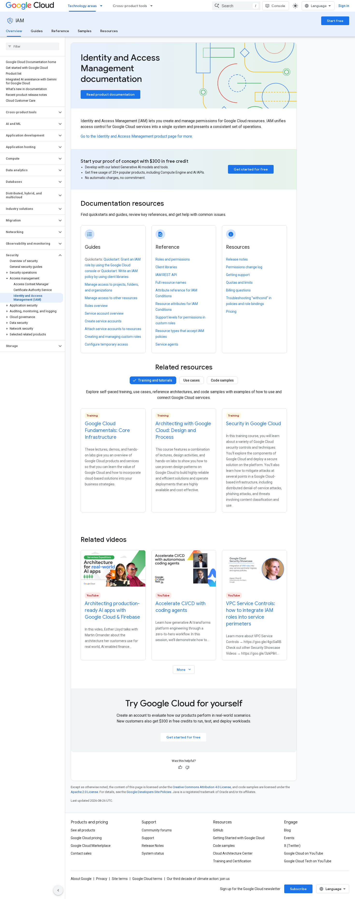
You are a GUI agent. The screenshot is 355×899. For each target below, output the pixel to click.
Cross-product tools (130, 6)
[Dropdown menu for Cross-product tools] (153, 6)
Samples (85, 31)
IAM (19, 21)
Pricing (231, 311)
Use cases (191, 380)
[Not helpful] (187, 767)
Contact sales (81, 853)
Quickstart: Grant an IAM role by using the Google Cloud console (113, 265)
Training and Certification (232, 861)
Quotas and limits (239, 282)
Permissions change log (244, 267)
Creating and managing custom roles (113, 337)
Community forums (157, 830)
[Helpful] (180, 767)
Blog (287, 830)
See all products (83, 830)
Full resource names (171, 282)
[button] (28, 112)
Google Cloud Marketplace (91, 846)
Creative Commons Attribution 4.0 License (202, 787)
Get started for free (251, 169)
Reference (60, 31)
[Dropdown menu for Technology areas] (102, 6)
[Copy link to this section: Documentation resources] (170, 204)
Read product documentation (110, 94)
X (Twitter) (292, 846)
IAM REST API (166, 275)
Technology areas (82, 6)
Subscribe (298, 889)
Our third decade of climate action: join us (198, 879)
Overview (14, 31)
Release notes (237, 259)
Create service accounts (103, 321)
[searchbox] (32, 46)
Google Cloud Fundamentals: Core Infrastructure (107, 430)
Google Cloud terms (147, 879)
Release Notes (153, 846)
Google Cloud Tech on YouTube (307, 861)
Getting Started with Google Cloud (238, 838)
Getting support (238, 275)
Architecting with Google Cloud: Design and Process (183, 430)
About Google (81, 879)
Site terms (120, 879)
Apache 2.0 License (84, 792)
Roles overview (96, 306)
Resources (109, 31)
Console (278, 6)
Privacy (101, 879)
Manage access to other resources (111, 298)
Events (289, 838)
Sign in (343, 6)
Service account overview (104, 313)
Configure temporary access (106, 344)
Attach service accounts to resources (113, 329)
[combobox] (236, 5)
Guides (37, 31)
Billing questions (238, 290)
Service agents (167, 344)
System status (153, 853)
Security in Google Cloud (253, 424)
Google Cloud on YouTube (303, 853)
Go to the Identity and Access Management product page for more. (137, 136)
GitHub (218, 830)
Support (148, 838)
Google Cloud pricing (86, 838)
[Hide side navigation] (58, 890)
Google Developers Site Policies (149, 792)
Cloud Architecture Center (233, 853)
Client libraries (166, 267)
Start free (335, 21)
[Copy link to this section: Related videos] (133, 540)
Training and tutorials (155, 380)
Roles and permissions (173, 259)
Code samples (222, 380)
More (184, 669)
